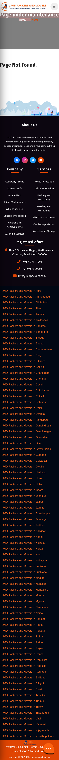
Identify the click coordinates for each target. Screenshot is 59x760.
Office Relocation (44, 188)
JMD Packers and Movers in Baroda (23, 337)
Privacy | (10, 747)
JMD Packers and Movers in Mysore (23, 601)
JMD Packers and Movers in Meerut (23, 595)
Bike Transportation (44, 217)
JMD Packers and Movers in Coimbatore (25, 390)
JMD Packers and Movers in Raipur (23, 642)
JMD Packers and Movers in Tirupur (23, 701)
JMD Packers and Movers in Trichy (22, 706)
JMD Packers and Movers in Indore (22, 490)
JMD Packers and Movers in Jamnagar (24, 519)
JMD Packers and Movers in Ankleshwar (25, 320)
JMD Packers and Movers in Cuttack (23, 396)
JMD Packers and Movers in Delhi (22, 408)
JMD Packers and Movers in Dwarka (23, 413)
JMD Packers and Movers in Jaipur (22, 501)
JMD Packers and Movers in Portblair (24, 630)
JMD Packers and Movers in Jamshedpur (26, 513)
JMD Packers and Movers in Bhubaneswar (27, 349)
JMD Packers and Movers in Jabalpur (24, 496)
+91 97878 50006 (32, 268)
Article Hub (14, 195)
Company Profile (14, 181)
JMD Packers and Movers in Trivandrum (25, 712)
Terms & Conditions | (42, 747)
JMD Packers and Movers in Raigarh (23, 636)
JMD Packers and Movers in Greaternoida (26, 449)
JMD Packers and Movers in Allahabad (25, 302)
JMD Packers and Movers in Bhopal (23, 343)
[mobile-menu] (53, 6)
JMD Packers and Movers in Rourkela (24, 665)
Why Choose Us (14, 209)
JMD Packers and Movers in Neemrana (25, 607)
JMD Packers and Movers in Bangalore (25, 331)
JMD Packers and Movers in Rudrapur (24, 671)
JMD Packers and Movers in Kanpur (23, 537)
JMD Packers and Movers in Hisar (22, 478)
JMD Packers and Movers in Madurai (23, 578)
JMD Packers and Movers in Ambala (23, 314)
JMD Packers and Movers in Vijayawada (25, 730)
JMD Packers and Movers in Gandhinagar (26, 431)
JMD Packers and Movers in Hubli (22, 484)
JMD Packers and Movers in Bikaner (23, 361)
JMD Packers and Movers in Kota (21, 554)
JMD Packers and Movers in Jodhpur (23, 525)
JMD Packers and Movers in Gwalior (23, 466)
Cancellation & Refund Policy (29, 751)
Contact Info (15, 188)
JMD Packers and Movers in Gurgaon (24, 454)
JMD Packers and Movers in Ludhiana (24, 572)
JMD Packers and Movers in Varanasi (24, 724)
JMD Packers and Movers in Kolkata (23, 542)
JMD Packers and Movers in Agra (21, 290)
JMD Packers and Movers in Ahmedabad (26, 296)
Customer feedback (15, 215)
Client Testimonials (15, 202)
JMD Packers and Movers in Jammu (23, 507)
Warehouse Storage (44, 231)
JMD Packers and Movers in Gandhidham (26, 425)
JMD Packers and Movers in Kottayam (24, 560)
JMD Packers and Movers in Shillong (23, 677)
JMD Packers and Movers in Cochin (23, 384)
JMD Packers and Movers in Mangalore (25, 589)
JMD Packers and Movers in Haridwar (24, 472)
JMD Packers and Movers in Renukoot (24, 660)
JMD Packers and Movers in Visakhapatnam (28, 736)
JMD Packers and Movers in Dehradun (24, 402)
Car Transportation (44, 224)
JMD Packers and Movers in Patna (22, 624)
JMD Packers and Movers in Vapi (21, 718)
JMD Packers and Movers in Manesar (24, 583)
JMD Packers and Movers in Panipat (23, 619)
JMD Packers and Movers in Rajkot (22, 648)
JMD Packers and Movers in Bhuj (21, 355)
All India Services (14, 233)
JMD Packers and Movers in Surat (22, 689)
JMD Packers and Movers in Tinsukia (24, 695)
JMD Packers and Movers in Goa (21, 443)
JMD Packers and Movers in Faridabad (25, 419)
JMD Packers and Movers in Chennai (24, 378)
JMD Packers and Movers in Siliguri (23, 683)
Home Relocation (44, 181)
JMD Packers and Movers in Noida (22, 613)
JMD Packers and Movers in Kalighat (23, 531)
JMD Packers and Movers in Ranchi (23, 654)
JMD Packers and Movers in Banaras (24, 326)
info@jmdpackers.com (32, 276)
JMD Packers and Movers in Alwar (22, 308)
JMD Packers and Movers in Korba (22, 548)
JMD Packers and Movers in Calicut (23, 367)
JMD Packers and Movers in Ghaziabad (25, 437)
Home (22, 19)
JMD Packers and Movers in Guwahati (24, 460)
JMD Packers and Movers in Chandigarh (25, 372)
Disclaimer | (23, 747)
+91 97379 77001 (32, 261)
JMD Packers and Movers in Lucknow (24, 566)
